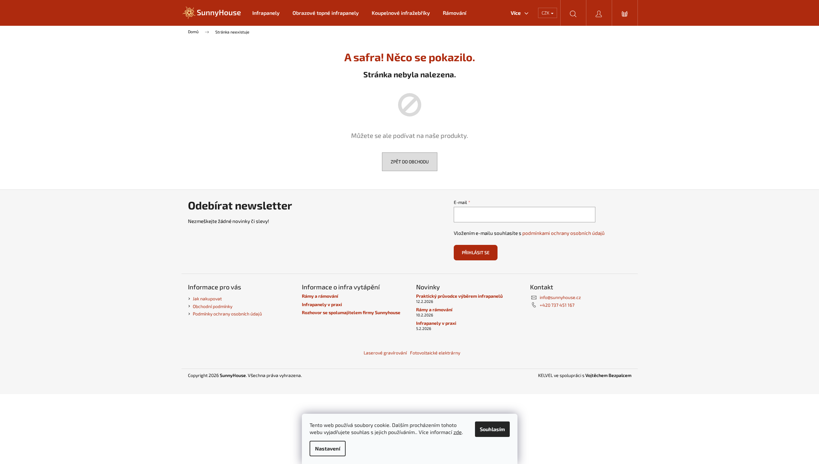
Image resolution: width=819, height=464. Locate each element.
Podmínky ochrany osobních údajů (227, 313)
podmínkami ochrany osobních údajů (563, 233)
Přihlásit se (475, 252)
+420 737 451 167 (557, 305)
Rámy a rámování (320, 296)
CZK (546, 12)
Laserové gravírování (385, 352)
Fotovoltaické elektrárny (435, 352)
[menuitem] (266, 13)
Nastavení (327, 448)
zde (457, 432)
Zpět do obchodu (410, 161)
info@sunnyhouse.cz (560, 297)
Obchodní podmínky (212, 306)
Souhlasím (492, 429)
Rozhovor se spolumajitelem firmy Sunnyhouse (351, 312)
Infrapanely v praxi (322, 304)
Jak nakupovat (207, 298)
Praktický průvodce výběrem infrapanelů (459, 296)
